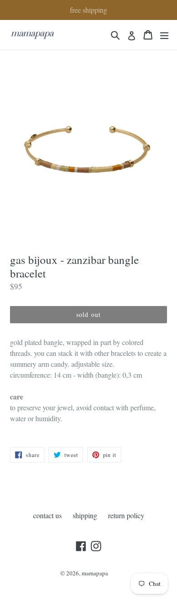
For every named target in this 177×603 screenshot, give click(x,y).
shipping (85, 515)
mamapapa (95, 573)
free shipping (88, 10)
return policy (126, 515)
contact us (47, 515)
